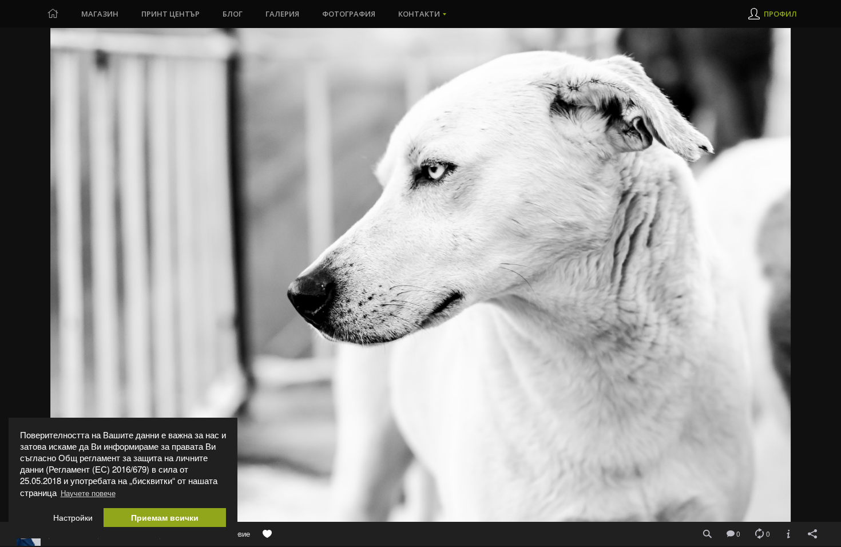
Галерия (282, 14)
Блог (233, 14)
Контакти (419, 14)
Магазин (99, 14)
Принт (170, 14)
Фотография (348, 14)
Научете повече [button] (88, 492)
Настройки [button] (73, 517)
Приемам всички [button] (165, 517)
